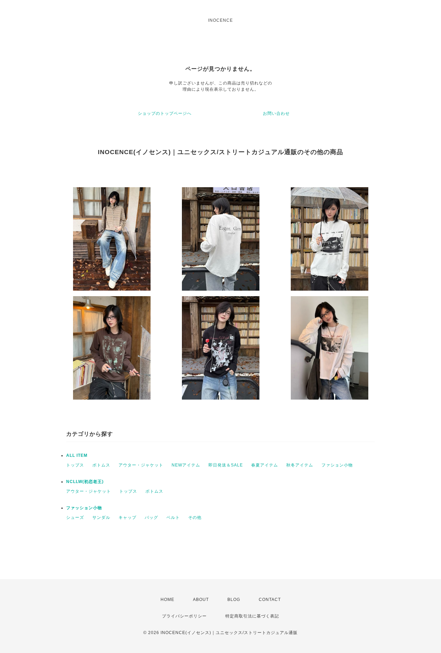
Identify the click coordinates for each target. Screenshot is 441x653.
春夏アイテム (264, 465)
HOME (167, 599)
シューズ (75, 517)
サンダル (101, 517)
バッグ (151, 517)
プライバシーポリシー (184, 616)
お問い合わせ (276, 113)
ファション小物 (337, 465)
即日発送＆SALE (225, 465)
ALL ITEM (77, 455)
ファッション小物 (84, 507)
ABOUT (201, 599)
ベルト (173, 517)
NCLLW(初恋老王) (85, 481)
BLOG (233, 599)
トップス (75, 465)
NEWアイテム (186, 465)
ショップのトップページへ (165, 113)
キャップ (127, 517)
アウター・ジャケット (141, 465)
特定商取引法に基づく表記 (252, 616)
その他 (195, 517)
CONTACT (270, 599)
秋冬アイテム (299, 465)
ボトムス (101, 465)
